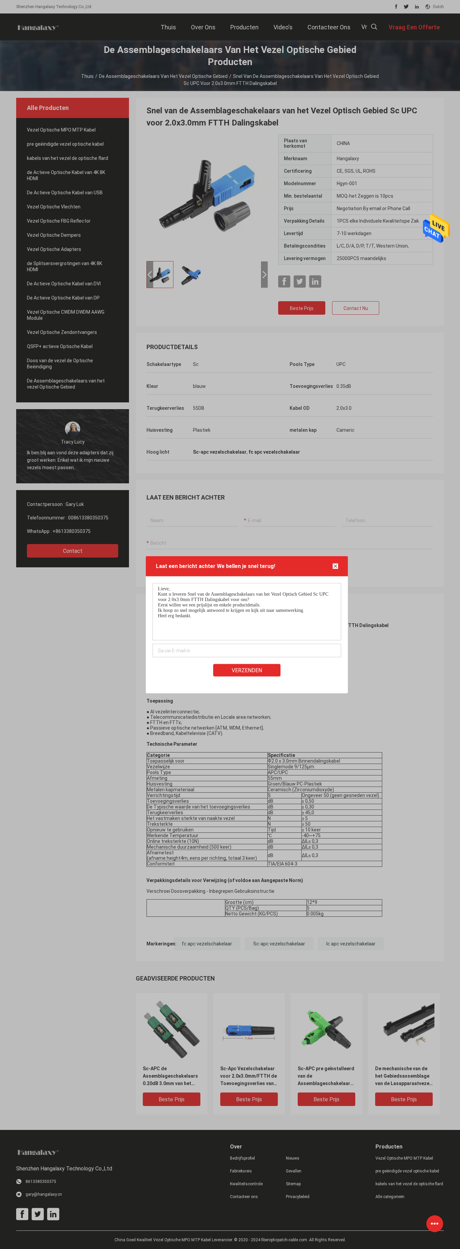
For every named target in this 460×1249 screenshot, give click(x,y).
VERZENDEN (247, 670)
